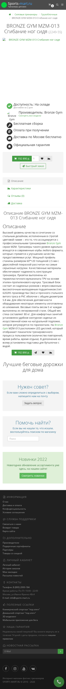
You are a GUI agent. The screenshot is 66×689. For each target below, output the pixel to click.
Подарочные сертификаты (16, 546)
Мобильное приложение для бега (20, 620)
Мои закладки (10, 571)
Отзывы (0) (17, 195)
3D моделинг (9, 616)
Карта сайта (9, 531)
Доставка (16, 203)
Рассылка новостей (13, 575)
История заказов (11, 568)
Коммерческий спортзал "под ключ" (21, 609)
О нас (5, 501)
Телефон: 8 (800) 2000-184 (16, 587)
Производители (11, 542)
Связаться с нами (12, 524)
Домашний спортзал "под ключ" (19, 612)
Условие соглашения (14, 512)
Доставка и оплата (12, 505)
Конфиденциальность (14, 508)
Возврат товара (11, 527)
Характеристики (20, 188)
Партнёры (8, 549)
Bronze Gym (54, 243)
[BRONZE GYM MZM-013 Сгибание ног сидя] (33, 68)
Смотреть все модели (30, 115)
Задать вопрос (33, 403)
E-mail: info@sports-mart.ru (16, 597)
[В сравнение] (49, 158)
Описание (16, 181)
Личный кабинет (11, 564)
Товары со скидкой (12, 553)
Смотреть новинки (33, 475)
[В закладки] (42, 158)
